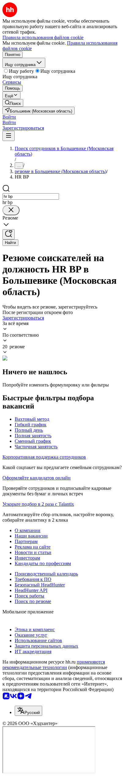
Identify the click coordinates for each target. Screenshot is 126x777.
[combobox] (30, 196)
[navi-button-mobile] (8, 136)
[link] (12, 103)
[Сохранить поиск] (8, 234)
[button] (9, 117)
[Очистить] (11, 210)
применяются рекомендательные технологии (53, 664)
